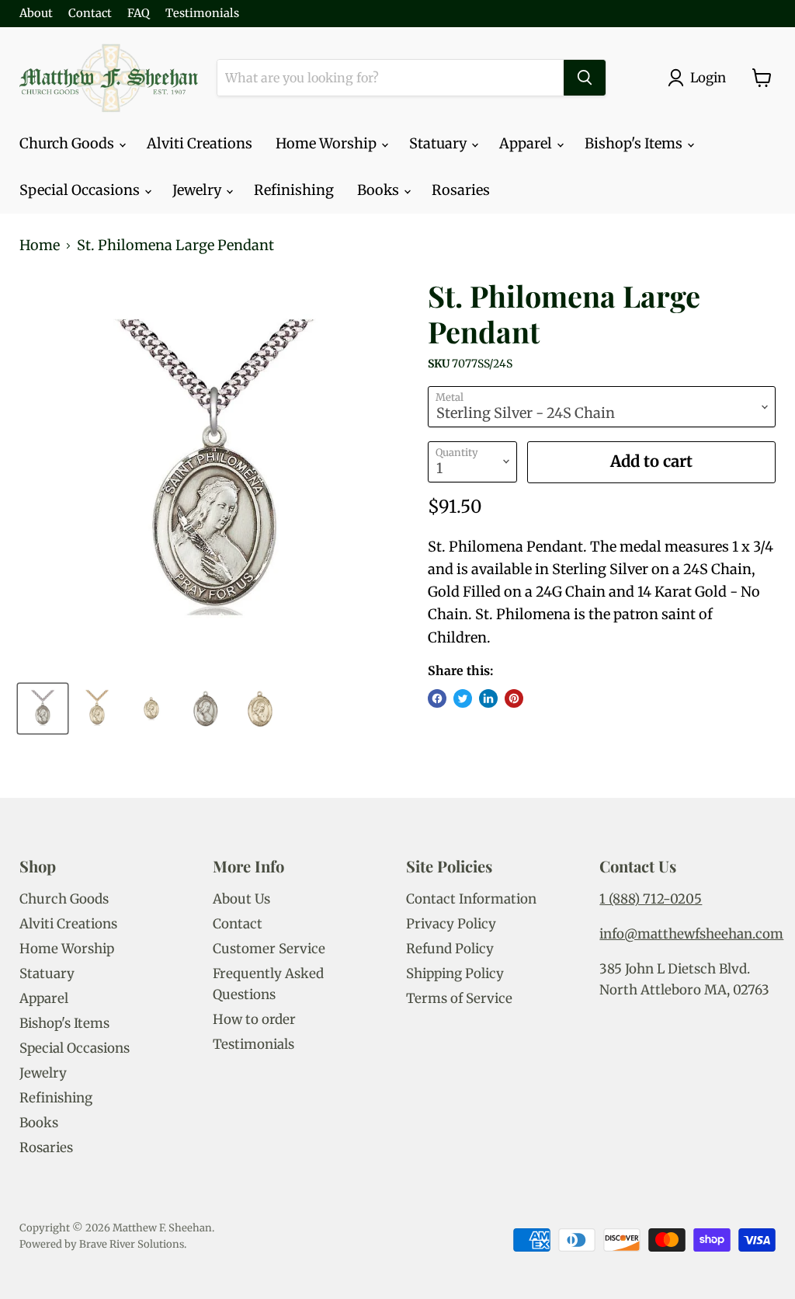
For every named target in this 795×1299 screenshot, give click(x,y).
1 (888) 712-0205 (650, 898)
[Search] (585, 78)
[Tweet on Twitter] (462, 698)
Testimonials (202, 13)
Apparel (527, 143)
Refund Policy (450, 948)
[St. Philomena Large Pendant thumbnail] (43, 708)
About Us (241, 898)
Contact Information (471, 898)
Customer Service (269, 948)
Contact (90, 13)
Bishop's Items (635, 143)
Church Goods (68, 143)
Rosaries (461, 190)
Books (379, 190)
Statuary (439, 143)
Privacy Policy (451, 923)
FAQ (138, 13)
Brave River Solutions (131, 1244)
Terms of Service (459, 998)
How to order (254, 1019)
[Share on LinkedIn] (488, 698)
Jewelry (198, 190)
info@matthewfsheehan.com (691, 933)
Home (39, 246)
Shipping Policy (455, 973)
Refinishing (294, 190)
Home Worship (328, 143)
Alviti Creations (199, 143)
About (36, 13)
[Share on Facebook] (437, 698)
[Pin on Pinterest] (514, 698)
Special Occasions (81, 190)
